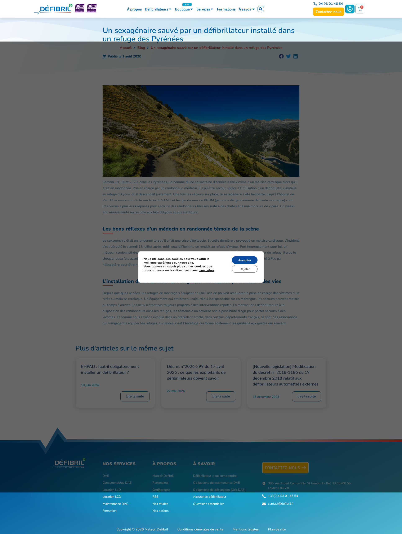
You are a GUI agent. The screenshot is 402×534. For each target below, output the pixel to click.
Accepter (244, 260)
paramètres (206, 270)
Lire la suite (135, 396)
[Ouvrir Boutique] (191, 9)
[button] (261, 9)
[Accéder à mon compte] (349, 9)
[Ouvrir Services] (212, 9)
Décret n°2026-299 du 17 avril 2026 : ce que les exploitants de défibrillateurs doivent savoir (196, 372)
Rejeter (245, 269)
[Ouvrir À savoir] (253, 9)
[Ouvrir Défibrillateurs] (170, 9)
